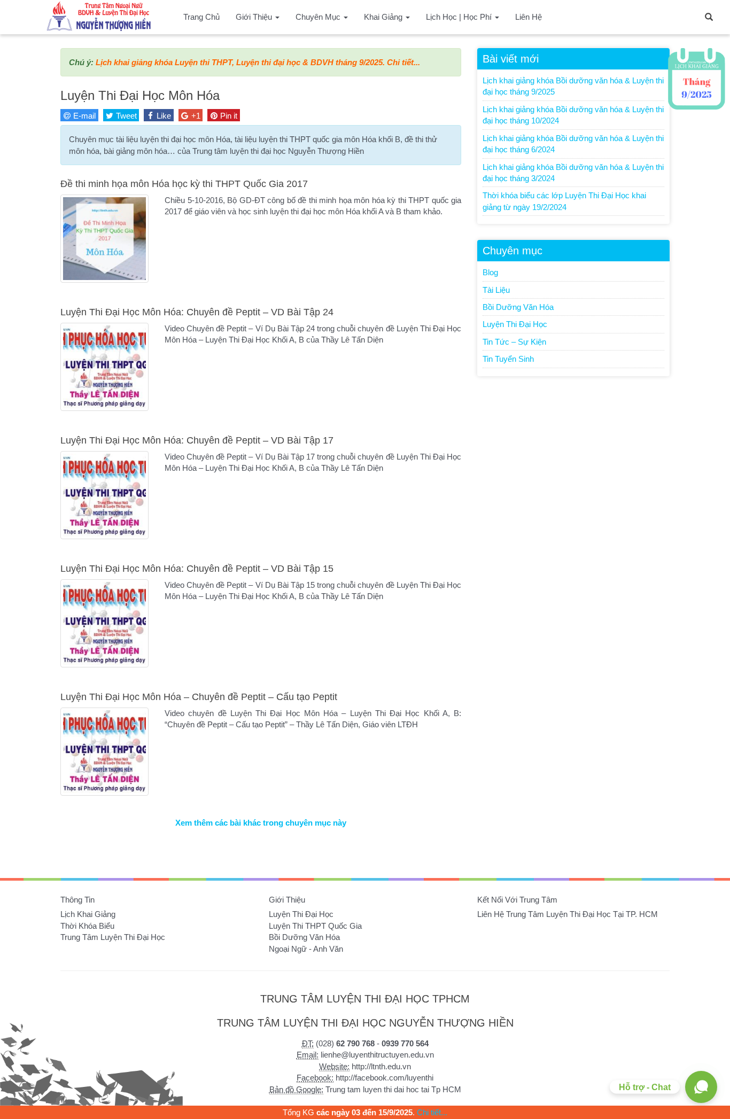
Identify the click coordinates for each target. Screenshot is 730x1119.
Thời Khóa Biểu (87, 925)
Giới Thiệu (255, 16)
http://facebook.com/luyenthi (384, 1077)
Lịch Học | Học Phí (460, 16)
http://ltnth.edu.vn (381, 1066)
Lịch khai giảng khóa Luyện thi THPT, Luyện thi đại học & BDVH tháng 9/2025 (239, 62)
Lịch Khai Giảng (87, 914)
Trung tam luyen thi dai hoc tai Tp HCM (393, 1089)
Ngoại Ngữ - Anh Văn (306, 948)
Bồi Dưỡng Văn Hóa (518, 307)
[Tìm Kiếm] (709, 16)
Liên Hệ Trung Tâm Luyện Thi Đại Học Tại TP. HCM (567, 914)
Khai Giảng (384, 16)
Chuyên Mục (319, 16)
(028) (345, 1043)
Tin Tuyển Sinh (508, 358)
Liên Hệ (528, 16)
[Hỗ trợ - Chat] (701, 1087)
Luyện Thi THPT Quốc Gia (315, 925)
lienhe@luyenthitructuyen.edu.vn (377, 1054)
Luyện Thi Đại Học (515, 324)
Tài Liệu (496, 289)
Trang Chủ (201, 16)
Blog (490, 272)
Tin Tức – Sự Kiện (514, 341)
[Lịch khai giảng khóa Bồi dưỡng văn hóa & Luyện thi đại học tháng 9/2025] (696, 79)
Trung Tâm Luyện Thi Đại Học (112, 937)
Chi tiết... (403, 62)
